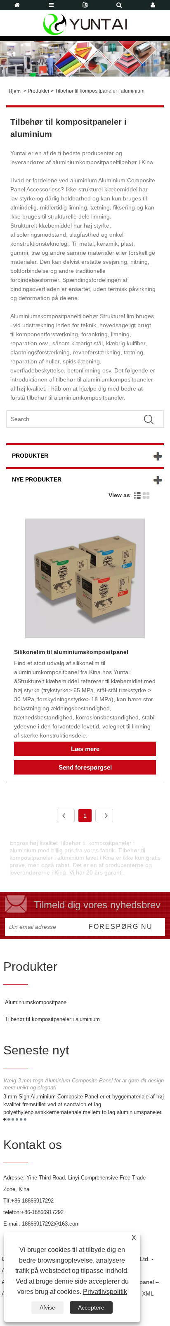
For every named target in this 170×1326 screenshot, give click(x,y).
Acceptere (91, 1307)
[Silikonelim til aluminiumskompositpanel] (85, 580)
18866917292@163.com (51, 1224)
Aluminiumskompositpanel (36, 1002)
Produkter (39, 91)
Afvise (47, 1307)
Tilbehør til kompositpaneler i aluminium (99, 91)
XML (147, 1293)
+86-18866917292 (32, 1201)
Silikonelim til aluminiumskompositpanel (71, 652)
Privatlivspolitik (105, 1291)
